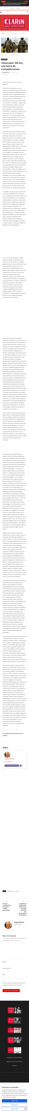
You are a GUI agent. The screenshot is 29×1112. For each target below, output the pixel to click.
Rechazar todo (14, 1108)
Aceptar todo (14, 1100)
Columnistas (23, 33)
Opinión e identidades (11, 33)
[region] (14, 1098)
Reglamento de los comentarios (14, 1061)
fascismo (17, 891)
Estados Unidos (10, 891)
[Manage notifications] (25, 1109)
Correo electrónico (7, 968)
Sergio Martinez (5, 72)
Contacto (14, 1065)
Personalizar (14, 1104)
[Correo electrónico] (21, 766)
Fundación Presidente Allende (14, 1057)
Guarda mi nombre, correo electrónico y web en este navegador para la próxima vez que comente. (14, 984)
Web (3, 974)
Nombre (5, 962)
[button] (25, 1)
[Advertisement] (14, 242)
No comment (5, 74)
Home (2, 33)
